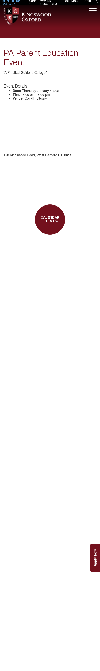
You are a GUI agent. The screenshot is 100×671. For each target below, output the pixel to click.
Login (87, 1)
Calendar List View (50, 219)
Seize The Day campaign (11, 2)
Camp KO (32, 2)
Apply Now (95, 557)
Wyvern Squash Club (49, 2)
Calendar (71, 1)
